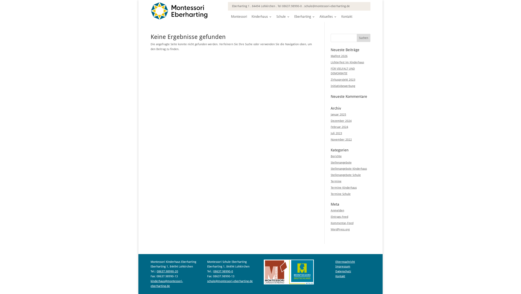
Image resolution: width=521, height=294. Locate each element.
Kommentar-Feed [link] (342, 223)
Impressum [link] (342, 266)
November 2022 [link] (341, 139)
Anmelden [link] (337, 210)
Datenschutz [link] (343, 271)
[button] (363, 38)
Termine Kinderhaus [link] (344, 187)
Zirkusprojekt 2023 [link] (343, 79)
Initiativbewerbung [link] (343, 86)
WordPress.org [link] (340, 229)
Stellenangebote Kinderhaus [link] (349, 168)
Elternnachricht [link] (345, 261)
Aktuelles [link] (326, 17)
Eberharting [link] (302, 17)
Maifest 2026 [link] (339, 56)
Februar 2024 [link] (339, 127)
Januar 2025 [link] (338, 114)
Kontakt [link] (346, 17)
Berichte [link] (336, 156)
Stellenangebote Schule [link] (346, 175)
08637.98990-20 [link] (167, 271)
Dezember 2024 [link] (341, 120)
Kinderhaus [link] (260, 17)
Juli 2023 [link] (336, 133)
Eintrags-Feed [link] (339, 216)
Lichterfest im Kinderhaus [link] (347, 62)
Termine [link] (336, 181)
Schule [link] (281, 17)
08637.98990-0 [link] (292, 6)
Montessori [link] (239, 17)
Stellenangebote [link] (341, 162)
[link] (179, 18)
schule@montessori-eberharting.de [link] (327, 6)
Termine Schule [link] (341, 194)
